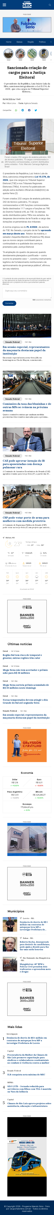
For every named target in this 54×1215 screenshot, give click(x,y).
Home (8, 42)
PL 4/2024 (32, 227)
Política (42, 42)
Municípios (16, 911)
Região (31, 42)
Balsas (19, 42)
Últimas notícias (20, 644)
